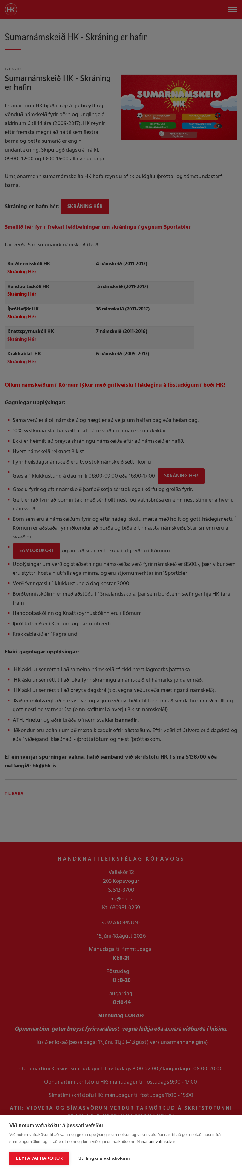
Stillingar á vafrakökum (104, 1158)
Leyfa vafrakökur (39, 1158)
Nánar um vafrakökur (156, 1141)
